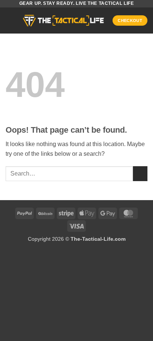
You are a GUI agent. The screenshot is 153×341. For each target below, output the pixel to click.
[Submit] (140, 173)
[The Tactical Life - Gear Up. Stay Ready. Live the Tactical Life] (63, 20)
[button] (10, 20)
